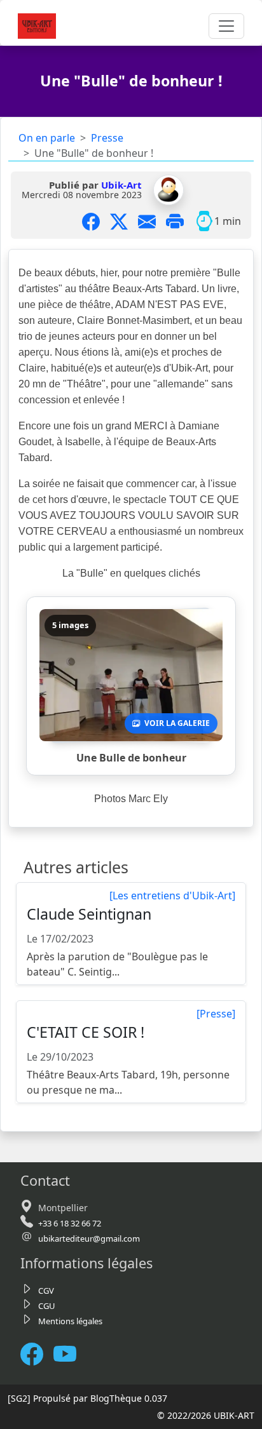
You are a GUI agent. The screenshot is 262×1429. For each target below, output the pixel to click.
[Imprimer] (180, 221)
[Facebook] (36, 1354)
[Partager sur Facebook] (96, 221)
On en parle (46, 138)
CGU (46, 1306)
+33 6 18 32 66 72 (69, 1223)
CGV (46, 1290)
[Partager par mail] (152, 221)
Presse (107, 138)
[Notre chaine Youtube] (69, 1354)
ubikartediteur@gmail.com (89, 1238)
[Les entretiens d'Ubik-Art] (172, 895)
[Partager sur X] (124, 221)
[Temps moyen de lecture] (204, 221)
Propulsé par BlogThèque (87, 1398)
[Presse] (216, 1014)
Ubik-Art (121, 184)
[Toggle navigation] (226, 26)
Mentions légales (70, 1321)
